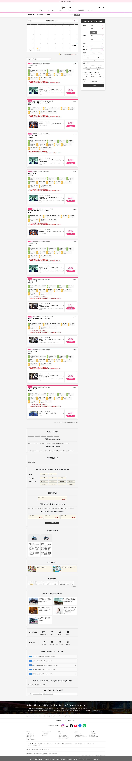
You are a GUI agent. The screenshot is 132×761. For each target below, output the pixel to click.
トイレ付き (52, 484)
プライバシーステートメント (55, 743)
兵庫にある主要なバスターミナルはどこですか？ (43, 656)
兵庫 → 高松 (58, 443)
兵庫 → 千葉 (31, 436)
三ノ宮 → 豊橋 (54, 450)
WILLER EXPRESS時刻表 (79, 735)
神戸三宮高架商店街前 (48, 694)
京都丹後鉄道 (81, 10)
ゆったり (53, 481)
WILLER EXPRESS (38, 753)
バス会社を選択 (93, 81)
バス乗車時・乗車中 (94, 736)
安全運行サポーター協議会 (40, 684)
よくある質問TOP (94, 733)
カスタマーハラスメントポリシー (34, 745)
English (29, 749)
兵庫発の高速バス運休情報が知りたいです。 (42, 661)
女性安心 (44, 484)
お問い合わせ (82, 743)
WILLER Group (30, 753)
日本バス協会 (31, 684)
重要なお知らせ (31, 733)
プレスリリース (31, 735)
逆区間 (77, 14)
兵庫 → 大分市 (65, 443)
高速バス (41, 10)
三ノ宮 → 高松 (62, 450)
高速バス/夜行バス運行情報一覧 (66, 1)
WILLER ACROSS (53, 753)
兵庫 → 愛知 (43, 436)
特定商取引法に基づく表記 (67, 743)
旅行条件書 (40, 743)
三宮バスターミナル (37, 694)
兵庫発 (29, 462)
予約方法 (32, 642)
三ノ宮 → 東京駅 (46, 450)
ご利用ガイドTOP (78, 733)
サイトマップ (76, 743)
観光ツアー (71, 10)
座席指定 (62, 481)
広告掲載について (90, 743)
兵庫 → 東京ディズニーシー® (34, 443)
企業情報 (29, 743)
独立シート (43, 481)
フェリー (61, 10)
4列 (62, 477)
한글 (33, 749)
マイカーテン (71, 481)
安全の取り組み (31, 736)
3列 (53, 477)
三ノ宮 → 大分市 (69, 450)
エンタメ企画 (91, 10)
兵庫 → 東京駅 (45, 443)
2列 (44, 477)
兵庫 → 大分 (56, 436)
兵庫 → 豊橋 (52, 443)
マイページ (46, 735)
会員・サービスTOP (63, 733)
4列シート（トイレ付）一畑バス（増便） (48, 413)
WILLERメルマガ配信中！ (64, 738)
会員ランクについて (63, 736)
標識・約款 (46, 743)
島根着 (33, 462)
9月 (74, 20)
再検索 (94, 85)
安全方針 (29, 738)
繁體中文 (37, 749)
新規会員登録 (46, 733)
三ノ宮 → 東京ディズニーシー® (35, 450)
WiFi (62, 484)
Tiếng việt (47, 749)
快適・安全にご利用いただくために (81, 737)
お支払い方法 (33, 632)
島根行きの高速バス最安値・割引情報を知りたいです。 (45, 665)
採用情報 (34, 743)
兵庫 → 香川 (50, 436)
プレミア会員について (63, 735)
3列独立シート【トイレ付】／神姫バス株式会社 (50, 123)
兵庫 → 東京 (37, 436)
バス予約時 (93, 735)
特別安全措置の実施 (31, 739)
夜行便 (52, 474)
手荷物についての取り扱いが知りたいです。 (42, 673)
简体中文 (42, 749)
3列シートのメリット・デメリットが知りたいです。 (44, 669)
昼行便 (43, 474)
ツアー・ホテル (51, 10)
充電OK (71, 484)
